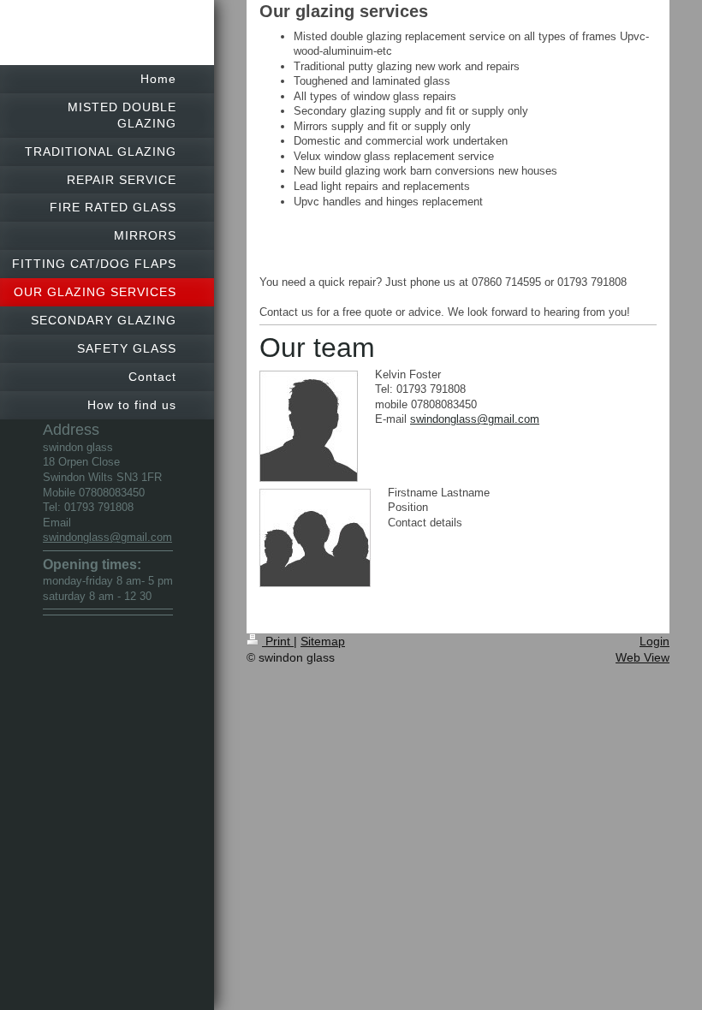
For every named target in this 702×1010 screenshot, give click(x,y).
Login (654, 641)
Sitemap (322, 641)
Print (278, 641)
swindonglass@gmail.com (107, 537)
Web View (642, 657)
